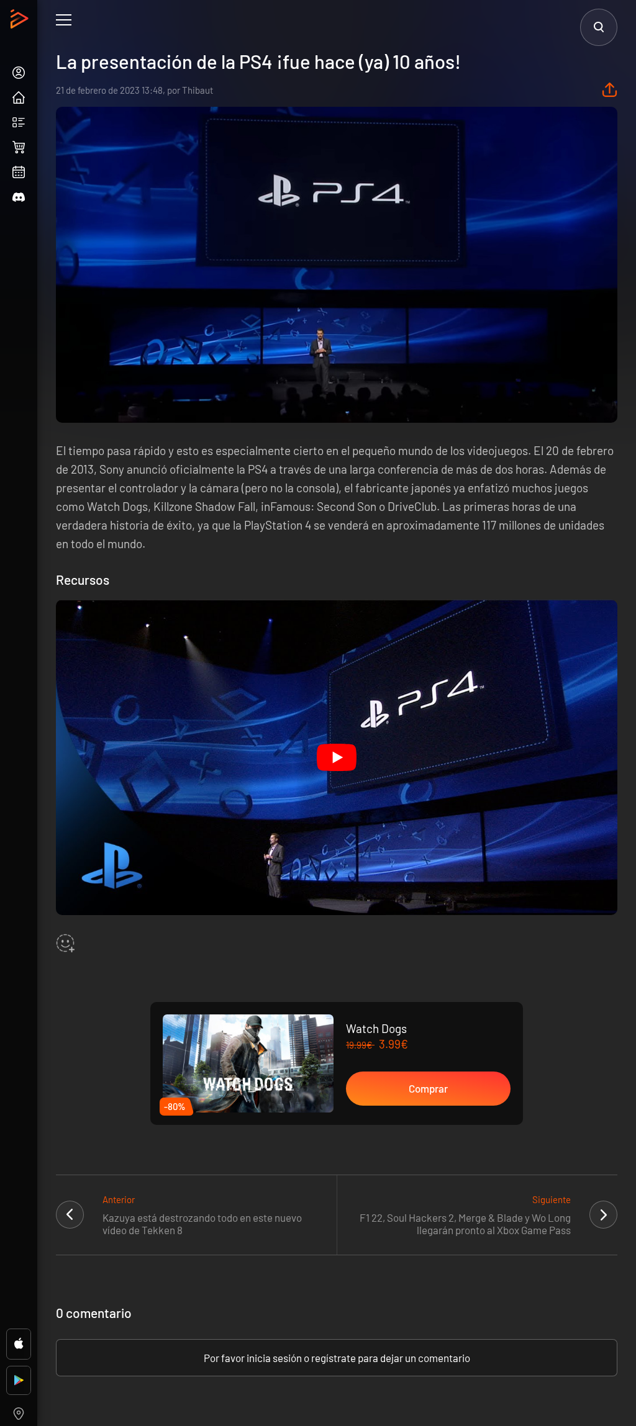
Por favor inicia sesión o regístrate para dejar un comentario (337, 1358)
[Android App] (18, 1380)
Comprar (428, 1088)
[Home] (21, 22)
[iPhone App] (18, 1344)
